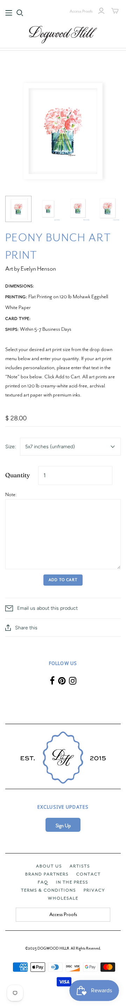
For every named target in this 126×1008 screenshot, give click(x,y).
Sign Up (63, 825)
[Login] (101, 11)
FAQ (43, 882)
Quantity (17, 475)
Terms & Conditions (48, 890)
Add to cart (63, 580)
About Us (49, 866)
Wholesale (63, 898)
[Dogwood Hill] (63, 33)
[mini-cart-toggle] (115, 11)
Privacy (94, 890)
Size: (10, 447)
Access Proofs (81, 11)
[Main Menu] (8, 12)
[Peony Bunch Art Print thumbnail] (18, 209)
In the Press (72, 882)
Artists (80, 866)
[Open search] (19, 12)
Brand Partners (47, 874)
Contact (88, 874)
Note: (11, 494)
